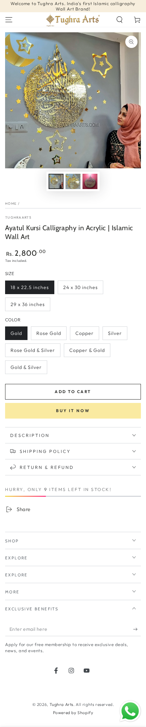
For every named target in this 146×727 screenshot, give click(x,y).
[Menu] (9, 20)
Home (11, 203)
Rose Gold (48, 333)
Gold (16, 333)
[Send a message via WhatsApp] (130, 711)
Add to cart (73, 391)
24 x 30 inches (80, 287)
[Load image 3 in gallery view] (90, 181)
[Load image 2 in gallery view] (73, 181)
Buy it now (73, 410)
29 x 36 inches (28, 304)
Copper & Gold (87, 350)
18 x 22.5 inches (30, 287)
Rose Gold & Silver (33, 350)
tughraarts (18, 217)
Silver (115, 333)
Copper (84, 333)
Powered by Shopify (73, 712)
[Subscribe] (137, 629)
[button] (119, 20)
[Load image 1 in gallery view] (56, 181)
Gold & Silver (26, 367)
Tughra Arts (62, 704)
